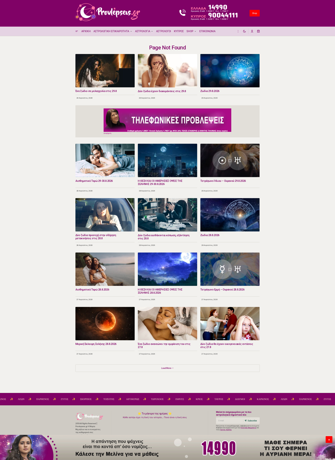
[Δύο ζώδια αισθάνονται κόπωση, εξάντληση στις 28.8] (167, 215)
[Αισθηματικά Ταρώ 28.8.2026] (105, 269)
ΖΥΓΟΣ (44, 399)
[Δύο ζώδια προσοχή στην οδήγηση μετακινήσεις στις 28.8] (105, 214)
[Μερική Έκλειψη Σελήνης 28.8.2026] (105, 323)
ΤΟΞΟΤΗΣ (88, 399)
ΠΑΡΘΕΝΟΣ (22, 399)
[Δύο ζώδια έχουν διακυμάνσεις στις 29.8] (167, 70)
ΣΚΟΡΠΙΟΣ (65, 399)
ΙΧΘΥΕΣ (159, 399)
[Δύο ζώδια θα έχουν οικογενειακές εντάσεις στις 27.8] (230, 323)
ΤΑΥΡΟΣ (198, 399)
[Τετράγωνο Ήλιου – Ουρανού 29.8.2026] (230, 160)
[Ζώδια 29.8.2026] (230, 70)
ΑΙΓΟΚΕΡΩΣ (112, 399)
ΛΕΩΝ (263, 399)
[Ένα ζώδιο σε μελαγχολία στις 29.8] (105, 70)
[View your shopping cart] (258, 31)
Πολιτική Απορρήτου (248, 428)
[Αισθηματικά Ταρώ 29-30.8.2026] (105, 160)
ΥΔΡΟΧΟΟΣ (136, 399)
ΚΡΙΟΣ (178, 399)
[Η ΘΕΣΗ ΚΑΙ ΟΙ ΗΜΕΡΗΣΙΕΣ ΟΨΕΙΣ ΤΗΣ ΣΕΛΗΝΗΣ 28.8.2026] (167, 269)
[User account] (252, 31)
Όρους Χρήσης (226, 430)
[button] (77, 31)
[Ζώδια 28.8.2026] (230, 214)
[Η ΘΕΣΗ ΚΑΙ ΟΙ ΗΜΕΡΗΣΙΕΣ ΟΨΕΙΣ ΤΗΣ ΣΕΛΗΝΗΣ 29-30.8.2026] (167, 160)
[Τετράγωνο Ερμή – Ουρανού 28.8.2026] (230, 269)
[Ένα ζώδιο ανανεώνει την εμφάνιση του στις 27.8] (167, 323)
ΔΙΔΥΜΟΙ (219, 399)
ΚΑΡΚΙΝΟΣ (242, 399)
